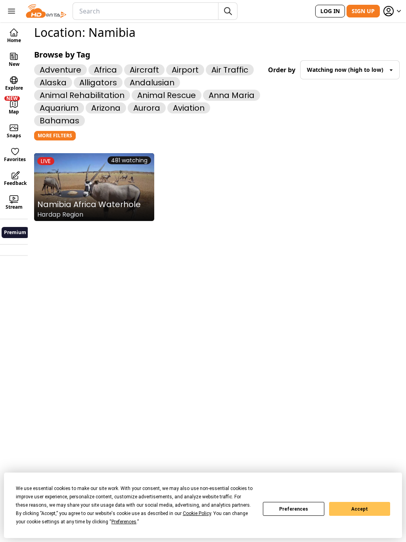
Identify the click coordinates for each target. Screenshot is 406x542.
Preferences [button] (123, 522)
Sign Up (363, 11)
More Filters (55, 135)
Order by (281, 69)
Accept (359, 509)
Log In (330, 11)
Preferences (293, 509)
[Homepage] (46, 11)
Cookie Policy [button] (197, 513)
